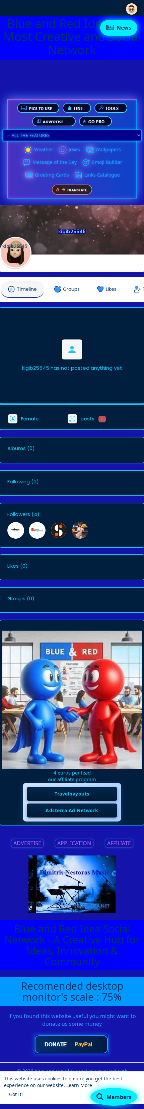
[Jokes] (62, 150)
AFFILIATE (119, 843)
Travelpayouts (72, 794)
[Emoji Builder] (86, 162)
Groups (16, 598)
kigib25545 (72, 231)
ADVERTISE (27, 843)
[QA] (28, 175)
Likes (13, 566)
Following (18, 481)
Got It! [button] (16, 1094)
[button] (131, 7)
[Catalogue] (78, 175)
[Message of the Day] (26, 162)
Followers (18, 514)
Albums (16, 448)
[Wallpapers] (89, 150)
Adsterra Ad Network (72, 810)
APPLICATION (74, 843)
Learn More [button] (79, 1085)
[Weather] (28, 150)
